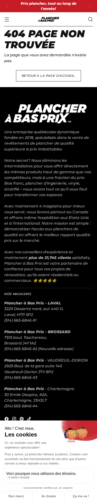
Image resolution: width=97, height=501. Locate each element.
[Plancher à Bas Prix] (48, 19)
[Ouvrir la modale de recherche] (90, 19)
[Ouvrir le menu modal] (7, 19)
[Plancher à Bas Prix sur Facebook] (7, 419)
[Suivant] (90, 6)
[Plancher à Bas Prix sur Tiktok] (29, 419)
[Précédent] (7, 6)
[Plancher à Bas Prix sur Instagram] (14, 419)
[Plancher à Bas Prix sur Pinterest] (22, 419)
